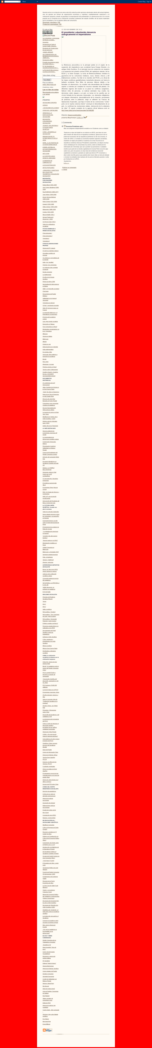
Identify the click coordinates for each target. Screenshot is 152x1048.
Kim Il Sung (46, 812)
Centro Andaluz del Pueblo (50, 971)
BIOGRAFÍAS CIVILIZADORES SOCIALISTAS (47, 121)
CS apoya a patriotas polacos (51, 250)
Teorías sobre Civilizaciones (50, 369)
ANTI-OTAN (46, 153)
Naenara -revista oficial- (49, 817)
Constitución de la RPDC (49, 815)
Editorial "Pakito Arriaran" (49, 963)
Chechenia (45, 291)
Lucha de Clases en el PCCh (50, 689)
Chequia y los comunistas (50, 265)
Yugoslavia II (46, 241)
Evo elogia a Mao (47, 352)
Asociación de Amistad (49, 803)
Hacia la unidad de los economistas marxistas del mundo (50, 432)
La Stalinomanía (47, 274)
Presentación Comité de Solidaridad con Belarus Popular (49, 448)
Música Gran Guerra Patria (50, 648)
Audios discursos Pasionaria (50, 425)
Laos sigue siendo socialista (50, 321)
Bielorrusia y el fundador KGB (51, 552)
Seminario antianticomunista (50, 554)
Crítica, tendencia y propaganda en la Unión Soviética (49, 641)
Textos (44, 601)
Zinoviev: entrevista (48, 562)
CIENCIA (45, 105)
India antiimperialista (48, 349)
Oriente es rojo (47, 344)
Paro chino (45, 361)
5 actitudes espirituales (49, 766)
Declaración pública (48, 60)
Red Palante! (46, 995)
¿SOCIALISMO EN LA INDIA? (51, 107)
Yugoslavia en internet (49, 303)
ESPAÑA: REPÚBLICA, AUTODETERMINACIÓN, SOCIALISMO (50, 149)
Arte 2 (44, 606)
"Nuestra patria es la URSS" (50, 540)
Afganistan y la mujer (48, 364)
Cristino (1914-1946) (48, 212)
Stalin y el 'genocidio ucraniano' (51, 288)
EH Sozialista (46, 960)
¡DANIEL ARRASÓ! (48, 52)
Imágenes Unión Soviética (50, 637)
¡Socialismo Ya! (47, 944)
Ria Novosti (46, 986)
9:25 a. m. (66, 163)
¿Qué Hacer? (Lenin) (48, 860)
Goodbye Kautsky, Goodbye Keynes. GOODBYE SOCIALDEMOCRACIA (50, 374)
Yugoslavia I (46, 238)
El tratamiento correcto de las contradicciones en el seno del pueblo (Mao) (51, 775)
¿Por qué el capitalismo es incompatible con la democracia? (50, 931)
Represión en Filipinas (49, 324)
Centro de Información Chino (50, 752)
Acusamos (45, 42)
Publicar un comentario (69, 167)
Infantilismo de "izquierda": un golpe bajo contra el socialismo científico (51, 911)
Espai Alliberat (46, 1024)
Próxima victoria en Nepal (49, 367)
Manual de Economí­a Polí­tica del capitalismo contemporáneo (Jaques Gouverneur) (51, 896)
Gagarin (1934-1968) (48, 204)
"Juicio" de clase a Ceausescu (51, 392)
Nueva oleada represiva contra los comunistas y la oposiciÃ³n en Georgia (51, 516)
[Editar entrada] (86, 117)
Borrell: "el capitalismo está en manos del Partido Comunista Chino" (51, 668)
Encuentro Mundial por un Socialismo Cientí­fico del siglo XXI (50, 463)
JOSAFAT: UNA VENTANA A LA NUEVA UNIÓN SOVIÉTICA (50, 127)
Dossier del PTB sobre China (50, 784)
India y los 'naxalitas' (48, 262)
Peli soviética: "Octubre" (49, 612)
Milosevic (45, 333)
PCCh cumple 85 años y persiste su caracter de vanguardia (49, 674)
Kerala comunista (47, 272)
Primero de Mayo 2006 (49, 281)
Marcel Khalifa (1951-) (49, 214)
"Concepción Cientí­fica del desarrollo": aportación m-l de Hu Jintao (50, 680)
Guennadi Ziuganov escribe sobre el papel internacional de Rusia (51, 522)
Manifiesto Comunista (48, 825)
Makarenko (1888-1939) (49, 209)
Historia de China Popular (49, 732)
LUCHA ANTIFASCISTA (49, 165)
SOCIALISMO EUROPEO (50, 102)
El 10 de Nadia (46, 591)
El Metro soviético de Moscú (50, 623)
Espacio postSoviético (74, 115)
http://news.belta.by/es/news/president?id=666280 (78, 110)
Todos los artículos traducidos (51, 511)
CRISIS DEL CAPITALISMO (50, 110)
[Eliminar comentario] (69, 163)
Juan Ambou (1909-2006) (49, 194)
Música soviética (47, 645)
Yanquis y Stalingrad (48, 559)
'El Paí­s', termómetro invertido (51, 305)
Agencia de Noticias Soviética (51, 968)
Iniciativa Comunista (48, 973)
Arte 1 (44, 604)
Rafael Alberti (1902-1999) (50, 185)
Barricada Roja (47, 1021)
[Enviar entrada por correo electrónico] (84, 117)
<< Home (64, 169)
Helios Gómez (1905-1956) (50, 206)
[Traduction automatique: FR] (52, 24)
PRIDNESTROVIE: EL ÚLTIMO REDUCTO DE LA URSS (50, 138)
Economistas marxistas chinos (51, 692)
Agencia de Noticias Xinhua (50, 755)
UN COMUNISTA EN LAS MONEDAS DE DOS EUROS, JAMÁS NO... (51, 56)
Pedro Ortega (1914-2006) (50, 201)
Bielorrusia (45, 339)
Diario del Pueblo (47, 749)
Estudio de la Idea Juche (49, 810)
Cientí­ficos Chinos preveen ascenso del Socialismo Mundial (50, 745)
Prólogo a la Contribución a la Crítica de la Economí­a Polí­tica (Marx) (51, 838)
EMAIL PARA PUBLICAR (49, 84)
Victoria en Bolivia (47, 336)
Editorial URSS (47, 1003)
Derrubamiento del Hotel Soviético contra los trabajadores (49, 632)
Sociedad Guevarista (48, 976)
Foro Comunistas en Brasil (50, 326)
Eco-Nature (46, 1019)
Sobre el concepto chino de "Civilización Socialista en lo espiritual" (50, 701)
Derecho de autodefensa (49, 791)
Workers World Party (48, 983)
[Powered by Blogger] (47, 1031)
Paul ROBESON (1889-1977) (50, 192)
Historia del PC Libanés (49, 248)
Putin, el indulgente (48, 557)
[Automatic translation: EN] (51, 22)
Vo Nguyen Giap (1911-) (49, 221)
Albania (45, 341)
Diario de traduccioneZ (49, 988)
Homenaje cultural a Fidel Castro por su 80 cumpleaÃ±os (49, 474)
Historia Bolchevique (48, 966)
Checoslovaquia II (47, 236)
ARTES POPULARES (48, 167)
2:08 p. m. (80, 117)
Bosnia (44, 359)
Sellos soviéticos (47, 609)
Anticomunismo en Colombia (50, 346)
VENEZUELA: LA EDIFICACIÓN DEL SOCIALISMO (48, 114)
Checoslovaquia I (47, 233)
